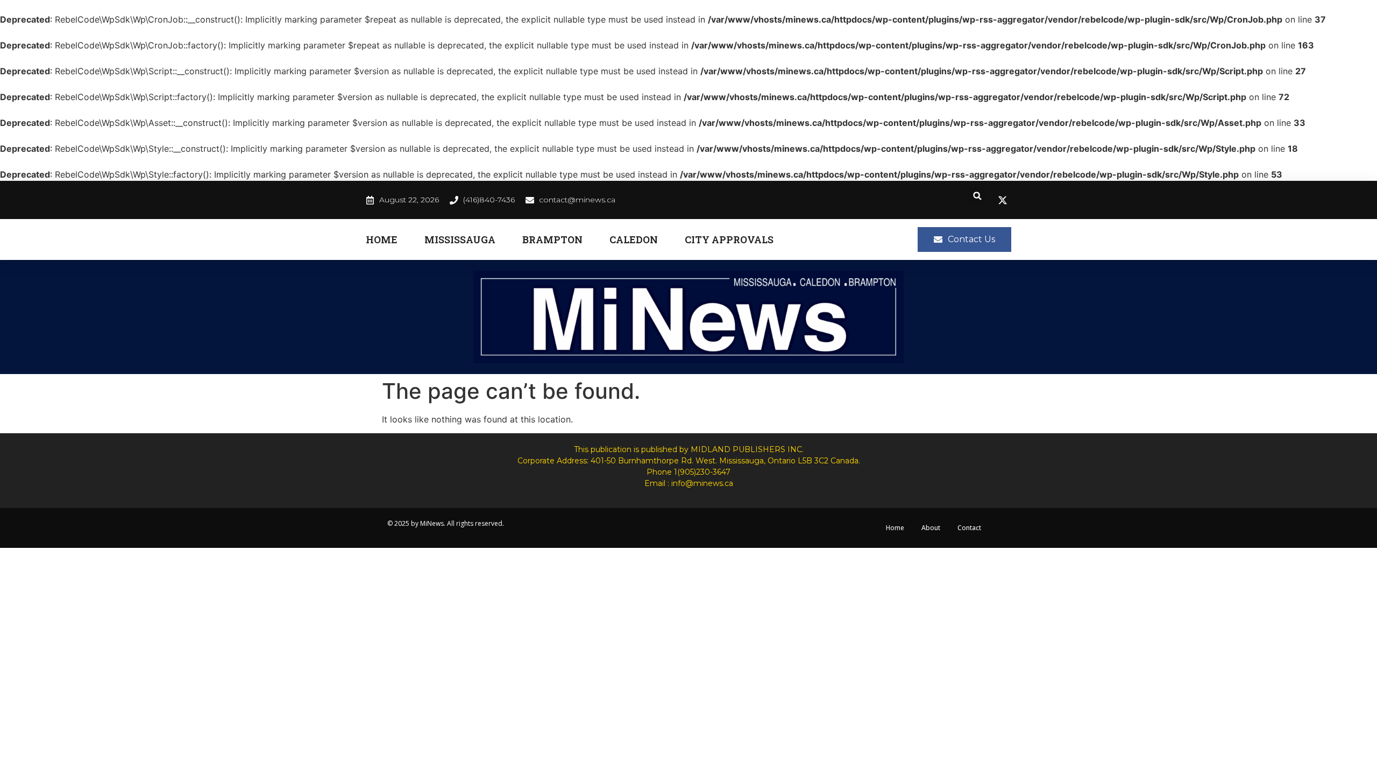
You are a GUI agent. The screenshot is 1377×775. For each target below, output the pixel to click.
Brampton (552, 239)
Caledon (633, 239)
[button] (977, 195)
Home (382, 239)
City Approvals (729, 239)
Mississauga (459, 239)
